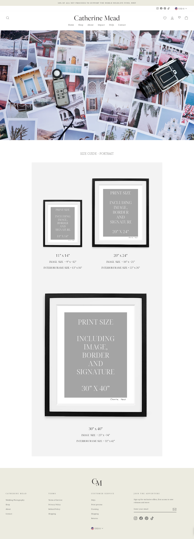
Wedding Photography (15, 500)
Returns (94, 518)
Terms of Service (55, 500)
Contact (122, 24)
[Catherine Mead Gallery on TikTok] (152, 518)
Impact (101, 24)
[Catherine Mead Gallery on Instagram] (135, 518)
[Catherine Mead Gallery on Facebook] (141, 518)
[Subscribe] (174, 509)
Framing (94, 509)
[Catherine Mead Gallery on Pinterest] (146, 518)
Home (71, 24)
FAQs (111, 24)
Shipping (52, 514)
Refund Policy (54, 509)
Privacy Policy (54, 504)
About (90, 24)
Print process (96, 504)
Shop (80, 24)
